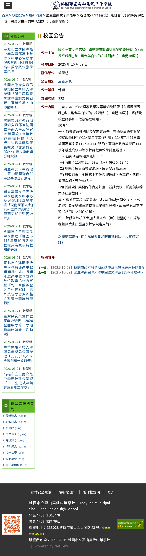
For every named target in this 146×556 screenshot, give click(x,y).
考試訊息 (15, 440)
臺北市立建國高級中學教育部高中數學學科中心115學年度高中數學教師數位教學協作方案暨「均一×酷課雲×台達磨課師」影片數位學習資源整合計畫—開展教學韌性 (18, 282)
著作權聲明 (91, 492)
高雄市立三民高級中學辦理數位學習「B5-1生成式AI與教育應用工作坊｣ (18, 380)
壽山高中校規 (16, 465)
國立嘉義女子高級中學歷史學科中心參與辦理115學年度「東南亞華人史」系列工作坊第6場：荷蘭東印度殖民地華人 (18, 205)
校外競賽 (15, 452)
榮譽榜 (13, 428)
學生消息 (16, 434)
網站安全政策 (41, 492)
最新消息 (16, 415)
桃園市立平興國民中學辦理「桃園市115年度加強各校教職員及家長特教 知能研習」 (18, 240)
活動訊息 (16, 446)
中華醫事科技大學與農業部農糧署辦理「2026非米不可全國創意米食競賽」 (18, 354)
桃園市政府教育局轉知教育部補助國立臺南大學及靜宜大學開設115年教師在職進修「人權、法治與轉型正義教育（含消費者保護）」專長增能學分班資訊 (18, 138)
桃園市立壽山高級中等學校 (88, 539)
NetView (61, 545)
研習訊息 (16, 422)
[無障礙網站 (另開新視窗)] (130, 524)
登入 (111, 492)
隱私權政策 (67, 492)
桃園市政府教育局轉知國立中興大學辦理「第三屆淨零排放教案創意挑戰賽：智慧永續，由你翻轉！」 (18, 96)
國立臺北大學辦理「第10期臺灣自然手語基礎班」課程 (18, 174)
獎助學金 (15, 459)
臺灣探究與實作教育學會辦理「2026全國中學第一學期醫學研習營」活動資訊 (18, 325)
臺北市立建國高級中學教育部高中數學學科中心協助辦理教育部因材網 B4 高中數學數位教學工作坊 (18, 60)
